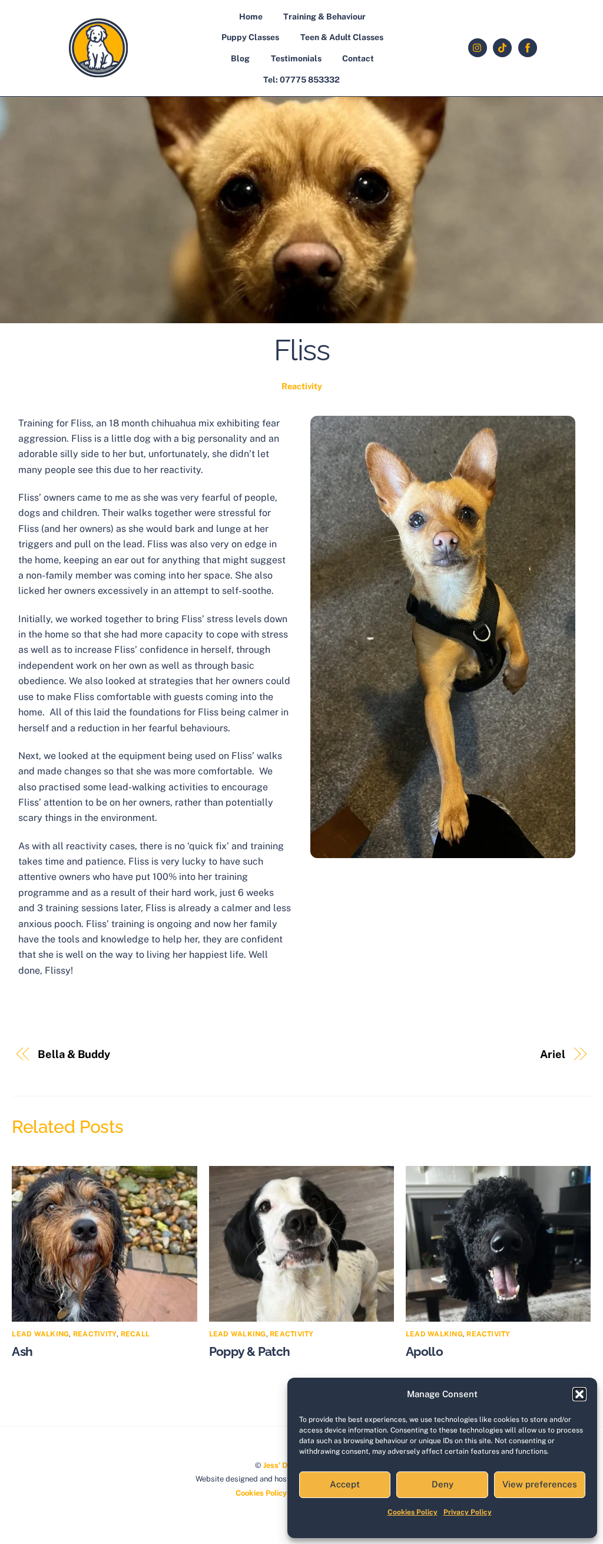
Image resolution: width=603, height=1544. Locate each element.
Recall (135, 1334)
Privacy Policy (467, 1512)
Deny (442, 1484)
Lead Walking (40, 1334)
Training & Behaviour (324, 16)
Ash (22, 1351)
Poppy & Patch (249, 1351)
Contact (358, 58)
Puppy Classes (250, 37)
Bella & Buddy (74, 1054)
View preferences (539, 1484)
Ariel (552, 1054)
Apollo (424, 1351)
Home (251, 16)
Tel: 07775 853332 (301, 79)
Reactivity (301, 386)
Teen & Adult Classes (341, 37)
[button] (579, 1394)
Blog (240, 58)
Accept (345, 1484)
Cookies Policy (412, 1512)
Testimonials (296, 58)
